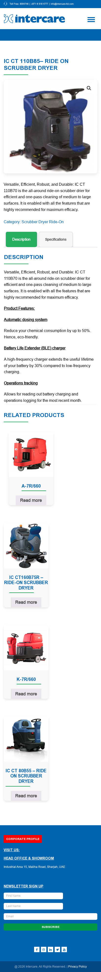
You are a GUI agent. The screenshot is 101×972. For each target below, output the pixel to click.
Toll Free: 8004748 (19, 4)
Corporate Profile (22, 839)
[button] (89, 88)
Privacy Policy (77, 966)
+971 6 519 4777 (39, 4)
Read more (31, 500)
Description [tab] (21, 239)
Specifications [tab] (55, 239)
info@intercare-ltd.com (62, 4)
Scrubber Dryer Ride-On (43, 222)
